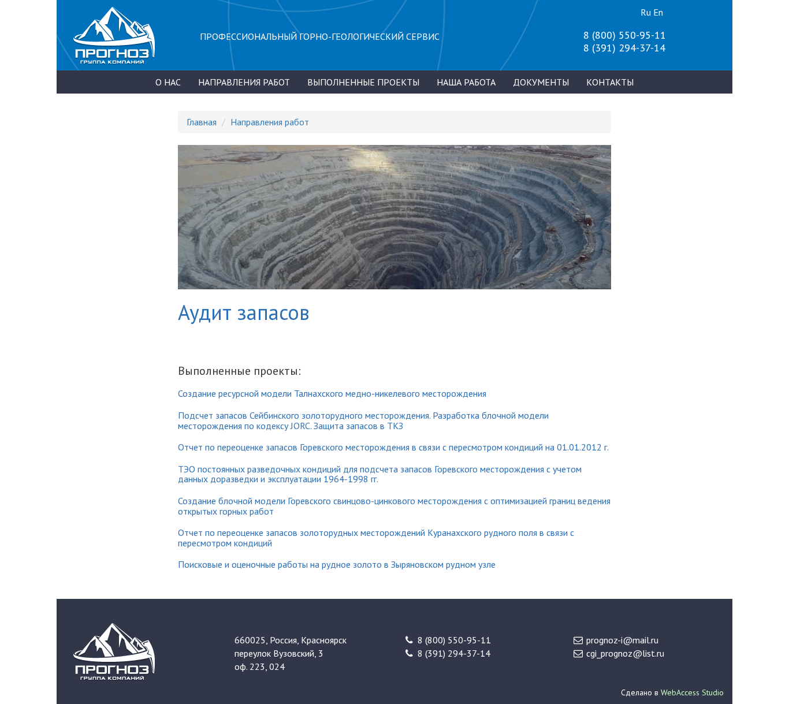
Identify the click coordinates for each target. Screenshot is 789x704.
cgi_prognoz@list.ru (625, 653)
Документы (541, 82)
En (658, 12)
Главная (202, 122)
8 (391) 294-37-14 (624, 47)
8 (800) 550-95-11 (624, 35)
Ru (646, 12)
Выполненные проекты (363, 82)
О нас (168, 82)
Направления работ (244, 82)
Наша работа (466, 82)
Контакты (610, 82)
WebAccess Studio (692, 692)
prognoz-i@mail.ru (622, 640)
